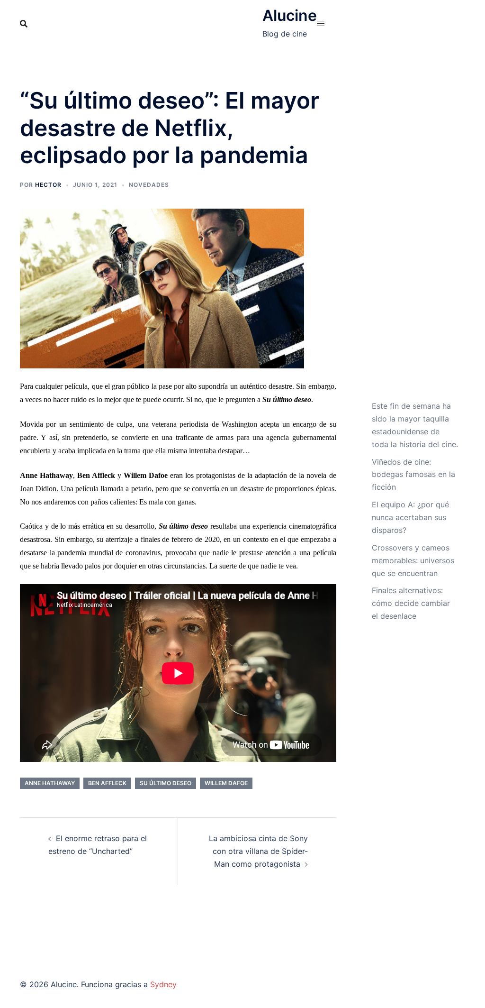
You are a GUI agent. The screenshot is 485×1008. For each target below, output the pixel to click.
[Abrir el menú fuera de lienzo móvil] (320, 23)
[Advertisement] (415, 243)
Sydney (163, 984)
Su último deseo (165, 783)
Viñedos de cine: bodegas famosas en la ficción (413, 474)
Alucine (289, 15)
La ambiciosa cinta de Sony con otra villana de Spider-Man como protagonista (258, 851)
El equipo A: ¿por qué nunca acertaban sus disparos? (410, 517)
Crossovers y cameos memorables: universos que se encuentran (413, 560)
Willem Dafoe (226, 783)
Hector (48, 184)
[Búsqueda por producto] (23, 23)
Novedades (149, 184)
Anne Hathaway (50, 783)
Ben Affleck (107, 783)
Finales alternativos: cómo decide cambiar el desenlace (411, 603)
